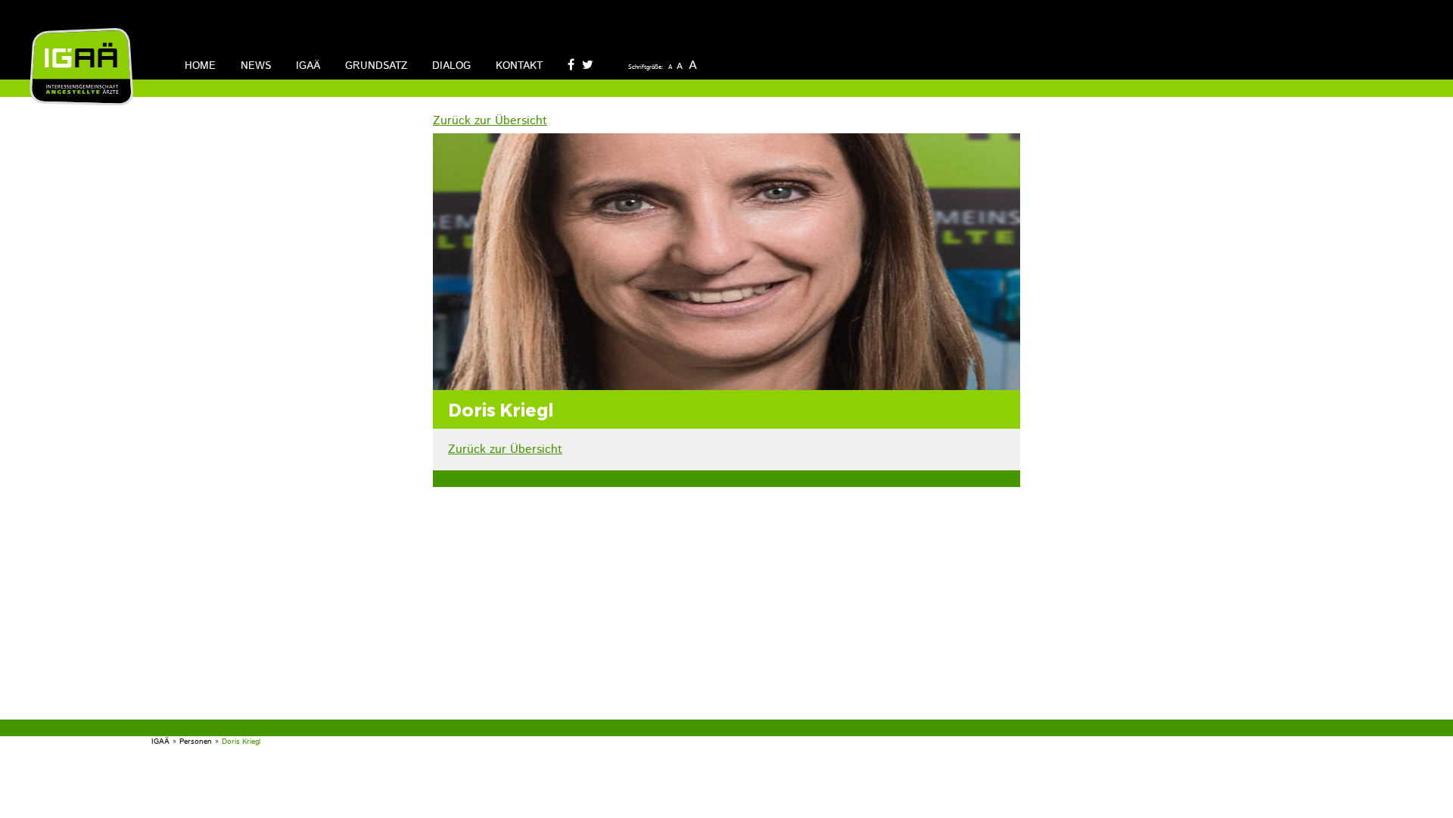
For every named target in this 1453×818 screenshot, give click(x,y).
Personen (195, 741)
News (256, 65)
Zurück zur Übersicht (490, 121)
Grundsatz (376, 65)
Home (200, 65)
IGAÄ (308, 65)
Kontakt (519, 65)
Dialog (451, 65)
